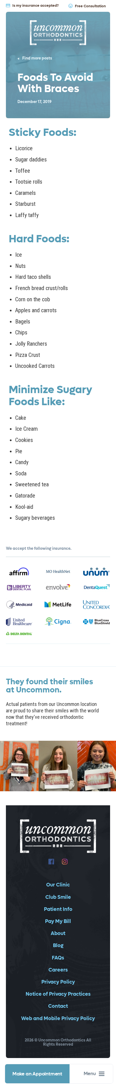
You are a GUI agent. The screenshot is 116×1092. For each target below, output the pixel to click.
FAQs (58, 958)
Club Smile (58, 897)
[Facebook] (51, 862)
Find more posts (37, 58)
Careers (58, 970)
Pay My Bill (58, 921)
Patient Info (58, 909)
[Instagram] (65, 862)
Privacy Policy (58, 982)
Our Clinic (58, 885)
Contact (58, 1006)
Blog (58, 945)
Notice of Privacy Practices (58, 994)
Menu (90, 1074)
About (58, 933)
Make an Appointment (37, 1074)
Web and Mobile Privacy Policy (58, 1018)
